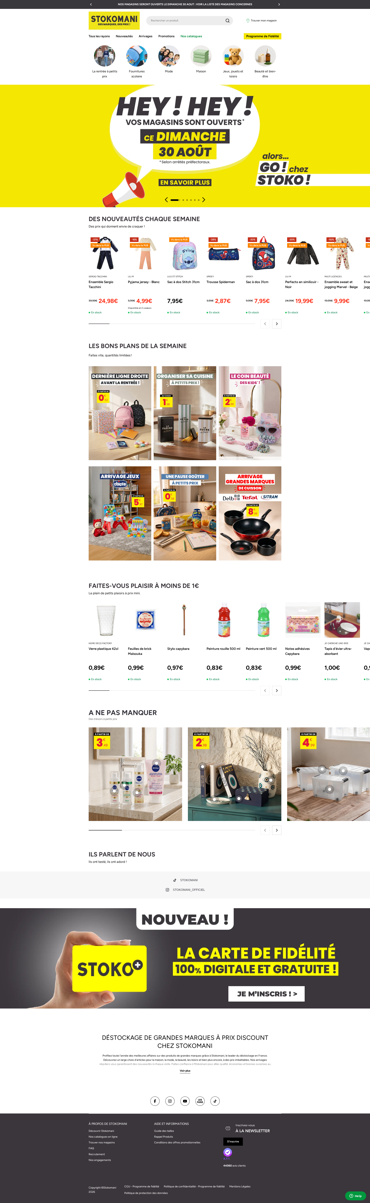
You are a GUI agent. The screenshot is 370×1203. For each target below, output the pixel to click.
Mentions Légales (240, 1186)
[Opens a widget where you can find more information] (355, 1196)
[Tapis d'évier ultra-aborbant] (342, 620)
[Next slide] (203, 199)
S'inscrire (233, 1141)
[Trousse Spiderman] (224, 253)
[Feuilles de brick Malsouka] (145, 620)
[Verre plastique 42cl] (106, 620)
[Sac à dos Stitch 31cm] (185, 253)
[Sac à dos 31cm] (263, 253)
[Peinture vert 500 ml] (263, 620)
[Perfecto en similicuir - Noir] (303, 253)
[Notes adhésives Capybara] (303, 620)
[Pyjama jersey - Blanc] (145, 253)
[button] (91, 4)
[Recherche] (227, 20)
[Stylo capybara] (185, 620)
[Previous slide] (166, 199)
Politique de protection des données (146, 1193)
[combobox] (189, 20)
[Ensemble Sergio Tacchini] (106, 253)
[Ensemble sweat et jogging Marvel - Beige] (342, 253)
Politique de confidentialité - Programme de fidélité (194, 1186)
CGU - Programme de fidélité (141, 1186)
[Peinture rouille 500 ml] (224, 620)
